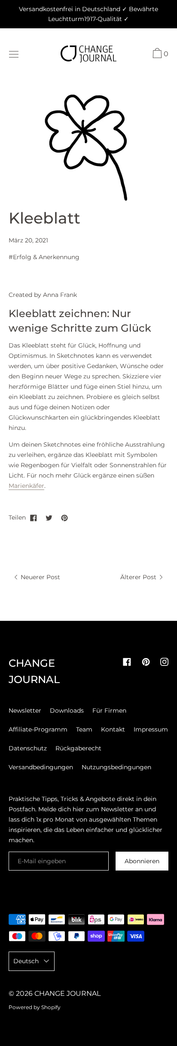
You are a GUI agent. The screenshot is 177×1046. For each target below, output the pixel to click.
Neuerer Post (39, 577)
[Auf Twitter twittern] (49, 517)
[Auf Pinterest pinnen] (64, 517)
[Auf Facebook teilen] (33, 517)
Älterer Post (139, 577)
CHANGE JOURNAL (67, 993)
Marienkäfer (26, 486)
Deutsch (26, 961)
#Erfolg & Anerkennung (44, 257)
